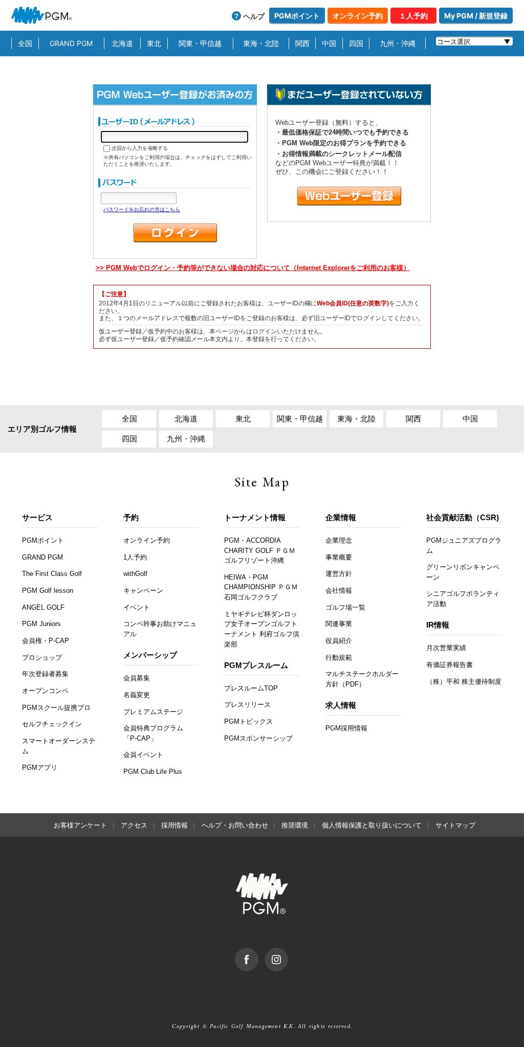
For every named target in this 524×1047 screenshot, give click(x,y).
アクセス (134, 825)
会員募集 (136, 678)
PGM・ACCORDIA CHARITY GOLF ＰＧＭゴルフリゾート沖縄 (259, 550)
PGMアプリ (39, 767)
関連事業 (338, 624)
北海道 (122, 43)
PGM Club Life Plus (152, 771)
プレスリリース (247, 704)
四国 (356, 43)
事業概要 (338, 557)
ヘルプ (254, 16)
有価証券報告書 (449, 665)
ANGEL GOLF (43, 607)
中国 (329, 43)
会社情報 (338, 590)
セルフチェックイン (52, 724)
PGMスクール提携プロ (56, 707)
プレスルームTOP (251, 688)
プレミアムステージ (153, 712)
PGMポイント (297, 15)
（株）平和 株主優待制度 (463, 681)
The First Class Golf (52, 573)
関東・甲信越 (200, 43)
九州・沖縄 (398, 43)
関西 (302, 43)
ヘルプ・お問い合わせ (235, 825)
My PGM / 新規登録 (476, 15)
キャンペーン (143, 590)
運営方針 (338, 573)
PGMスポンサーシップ (258, 738)
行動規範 (338, 657)
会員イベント (143, 755)
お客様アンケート (80, 825)
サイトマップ (455, 825)
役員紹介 (338, 640)
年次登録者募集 (45, 674)
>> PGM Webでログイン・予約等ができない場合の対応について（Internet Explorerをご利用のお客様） (253, 268)
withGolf (135, 573)
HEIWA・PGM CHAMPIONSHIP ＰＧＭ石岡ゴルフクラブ (261, 587)
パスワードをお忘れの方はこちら (141, 209)
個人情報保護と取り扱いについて (372, 825)
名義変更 (136, 695)
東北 (154, 43)
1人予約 (135, 557)
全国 (25, 43)
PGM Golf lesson (47, 590)
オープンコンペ (45, 691)
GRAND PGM (71, 43)
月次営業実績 (446, 648)
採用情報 (174, 825)
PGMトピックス (248, 721)
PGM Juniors (41, 624)
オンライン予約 (358, 15)
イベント (136, 607)
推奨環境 (294, 825)
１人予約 (413, 15)
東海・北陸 (261, 43)
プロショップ (42, 657)
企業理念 (338, 540)
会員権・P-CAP (45, 640)
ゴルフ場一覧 (345, 607)
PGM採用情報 (346, 728)
